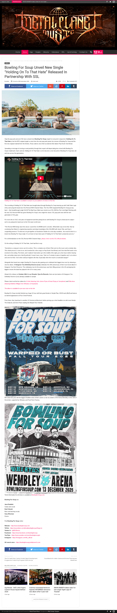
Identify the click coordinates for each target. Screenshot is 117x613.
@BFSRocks (16, 530)
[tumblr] (74, 86)
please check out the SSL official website (53, 238)
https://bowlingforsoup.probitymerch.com (28, 542)
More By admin (22, 565)
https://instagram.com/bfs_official (22, 537)
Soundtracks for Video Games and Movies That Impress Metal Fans (60, 558)
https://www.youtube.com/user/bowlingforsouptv (26, 535)
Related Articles (10, 565)
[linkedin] (68, 86)
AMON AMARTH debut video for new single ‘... (35, 1)
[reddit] (56, 86)
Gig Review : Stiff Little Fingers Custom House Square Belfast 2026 (15, 590)
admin (7, 81)
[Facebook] (106, 1)
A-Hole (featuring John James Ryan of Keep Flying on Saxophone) (46, 281)
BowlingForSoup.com (38, 495)
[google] (50, 86)
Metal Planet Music (35, 611)
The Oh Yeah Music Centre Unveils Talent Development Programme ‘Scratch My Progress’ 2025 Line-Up (21, 558)
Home (6, 60)
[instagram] (113, 1)
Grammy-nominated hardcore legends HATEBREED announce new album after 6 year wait (39, 590)
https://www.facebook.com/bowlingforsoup (24, 533)
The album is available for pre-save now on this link (20, 288)
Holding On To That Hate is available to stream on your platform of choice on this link (30, 200)
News (11, 60)
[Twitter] (110, 1)
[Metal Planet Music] (58, 6)
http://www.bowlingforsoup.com (20, 525)
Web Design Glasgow (53, 611)
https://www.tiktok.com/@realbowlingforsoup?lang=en (26, 528)
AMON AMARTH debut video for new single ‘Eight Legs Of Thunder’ (65, 590)
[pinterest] (62, 86)
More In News (33, 565)
